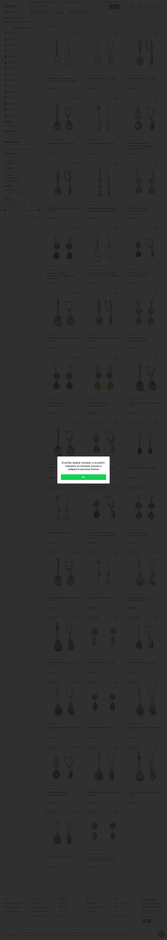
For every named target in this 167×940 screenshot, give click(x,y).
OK (83, 477)
